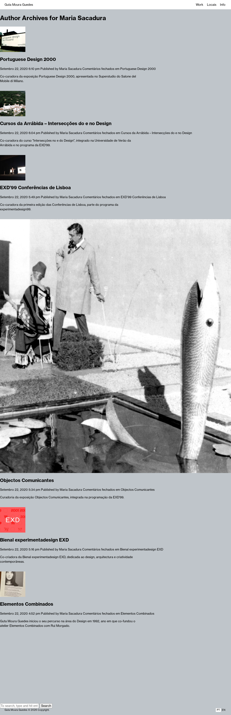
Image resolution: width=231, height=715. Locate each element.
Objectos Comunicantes (27, 480)
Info (222, 5)
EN (223, 709)
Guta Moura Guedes (19, 5)
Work (199, 5)
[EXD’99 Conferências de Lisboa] (12, 178)
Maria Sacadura (70, 69)
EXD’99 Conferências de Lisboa (35, 187)
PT (218, 709)
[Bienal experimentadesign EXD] (12, 530)
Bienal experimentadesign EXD (34, 540)
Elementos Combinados (26, 604)
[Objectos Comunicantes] (115, 471)
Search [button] (46, 706)
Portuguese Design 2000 (28, 59)
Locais (211, 5)
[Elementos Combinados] (12, 595)
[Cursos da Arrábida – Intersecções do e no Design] (12, 114)
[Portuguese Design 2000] (12, 50)
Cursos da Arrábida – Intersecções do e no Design (55, 123)
